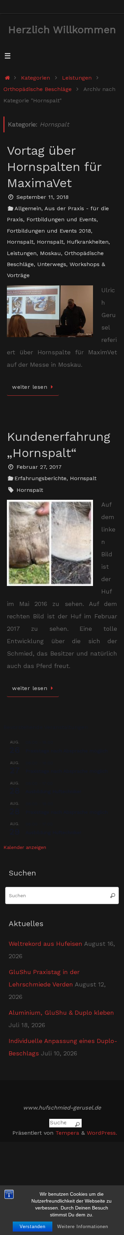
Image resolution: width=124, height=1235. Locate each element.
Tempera (67, 1133)
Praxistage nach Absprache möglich (66, 750)
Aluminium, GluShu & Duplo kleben (61, 1012)
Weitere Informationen (82, 1226)
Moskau (50, 253)
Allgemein (27, 208)
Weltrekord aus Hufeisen (45, 943)
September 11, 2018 (43, 197)
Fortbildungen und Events (61, 219)
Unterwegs (51, 264)
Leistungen (77, 77)
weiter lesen (29, 387)
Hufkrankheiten (87, 242)
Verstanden (32, 1226)
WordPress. (102, 1133)
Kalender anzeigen (24, 847)
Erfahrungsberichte (40, 478)
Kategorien (35, 77)
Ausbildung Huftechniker (53, 791)
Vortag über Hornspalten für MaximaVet (54, 166)
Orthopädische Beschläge (37, 89)
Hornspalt (20, 242)
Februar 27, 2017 (39, 467)
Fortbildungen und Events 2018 (49, 230)
